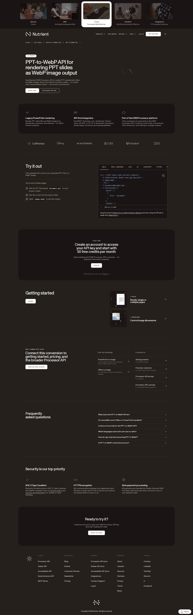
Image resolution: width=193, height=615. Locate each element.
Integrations (96, 576)
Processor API (44, 561)
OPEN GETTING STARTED (36, 367)
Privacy (120, 581)
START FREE (32, 90)
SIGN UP (96, 265)
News (119, 591)
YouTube (147, 571)
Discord (147, 576)
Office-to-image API (53, 42)
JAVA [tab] (130, 167)
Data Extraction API (46, 576)
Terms (120, 586)
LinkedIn (147, 566)
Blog (66, 561)
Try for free (153, 34)
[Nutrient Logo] (37, 34)
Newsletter (68, 576)
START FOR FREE (96, 533)
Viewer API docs (97, 566)
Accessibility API (45, 571)
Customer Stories (71, 571)
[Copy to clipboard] (163, 175)
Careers (120, 566)
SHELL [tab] (104, 167)
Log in (93, 586)
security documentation (35, 493)
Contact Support (98, 581)
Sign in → (106, 274)
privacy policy (56, 490)
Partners (120, 576)
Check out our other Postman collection (127, 213)
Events (67, 566)
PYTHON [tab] (159, 167)
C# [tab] (137, 167)
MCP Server (43, 581)
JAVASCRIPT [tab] (147, 167)
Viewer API (42, 566)
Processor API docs (99, 561)
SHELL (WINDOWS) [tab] (117, 167)
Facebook (148, 586)
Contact (147, 561)
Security (120, 571)
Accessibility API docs (100, 571)
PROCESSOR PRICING (49, 90)
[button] (101, 34)
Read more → (113, 215)
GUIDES (30, 301)
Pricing (67, 581)
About (119, 561)
